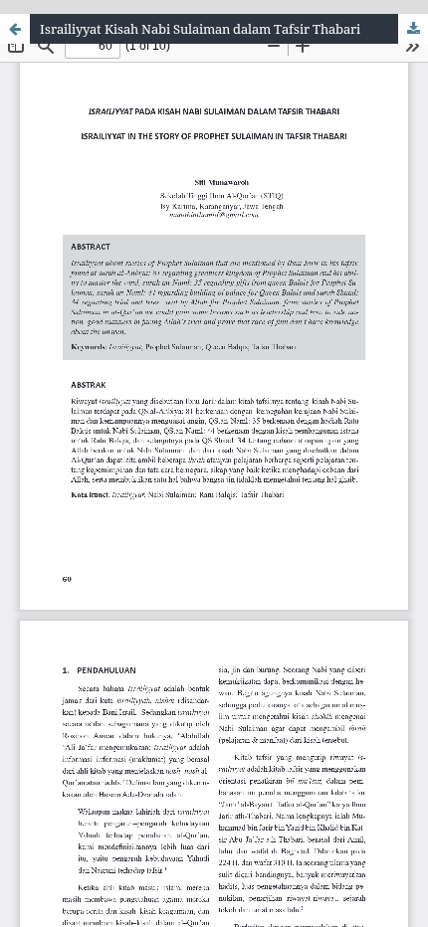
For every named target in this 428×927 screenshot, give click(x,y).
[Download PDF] (413, 29)
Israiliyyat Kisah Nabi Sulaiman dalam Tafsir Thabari (200, 29)
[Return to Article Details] (15, 29)
